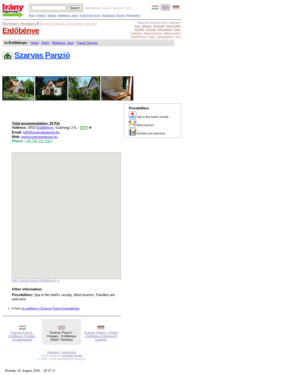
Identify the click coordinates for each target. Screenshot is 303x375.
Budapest (117, 7)
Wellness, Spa (62, 43)
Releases (53, 352)
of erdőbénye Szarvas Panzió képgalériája (50, 308)
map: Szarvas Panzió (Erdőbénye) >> (36, 280)
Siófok (128, 7)
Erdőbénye (20, 30)
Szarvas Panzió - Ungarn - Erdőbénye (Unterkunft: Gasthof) (101, 336)
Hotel (34, 43)
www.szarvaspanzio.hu (39, 137)
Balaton (106, 7)
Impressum (69, 352)
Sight (45, 43)
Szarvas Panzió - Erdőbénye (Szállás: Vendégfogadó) (22, 336)
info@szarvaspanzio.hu (41, 132)
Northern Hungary (19, 23)
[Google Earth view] (90, 127)
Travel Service (87, 43)
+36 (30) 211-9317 (39, 141)
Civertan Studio (72, 355)
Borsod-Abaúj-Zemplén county (68, 23)
